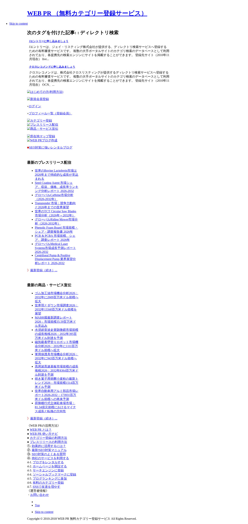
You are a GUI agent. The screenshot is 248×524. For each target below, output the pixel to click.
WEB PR (44, 433)
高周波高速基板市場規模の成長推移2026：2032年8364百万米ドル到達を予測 (56, 370)
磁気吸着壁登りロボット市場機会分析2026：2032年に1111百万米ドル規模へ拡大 (56, 346)
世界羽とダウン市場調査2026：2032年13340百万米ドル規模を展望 (56, 309)
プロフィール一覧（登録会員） (50, 113)
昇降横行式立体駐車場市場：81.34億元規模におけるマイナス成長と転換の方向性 (55, 407)
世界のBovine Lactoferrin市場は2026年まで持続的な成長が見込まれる (56, 174)
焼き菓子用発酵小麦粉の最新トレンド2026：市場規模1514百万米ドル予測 (56, 382)
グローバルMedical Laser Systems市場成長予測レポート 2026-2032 (55, 247)
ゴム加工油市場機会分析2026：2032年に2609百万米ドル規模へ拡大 (56, 297)
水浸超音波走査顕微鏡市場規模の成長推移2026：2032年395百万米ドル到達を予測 (56, 334)
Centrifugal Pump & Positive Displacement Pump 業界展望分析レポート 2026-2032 (55, 259)
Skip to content (18, 23)
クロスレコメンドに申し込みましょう (52, 66)
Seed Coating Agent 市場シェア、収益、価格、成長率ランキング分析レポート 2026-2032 (56, 187)
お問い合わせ (39, 494)
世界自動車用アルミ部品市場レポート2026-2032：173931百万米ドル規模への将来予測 (56, 395)
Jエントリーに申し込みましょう (48, 41)
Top (37, 505)
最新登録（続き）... (43, 270)
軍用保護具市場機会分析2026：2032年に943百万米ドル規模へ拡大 (56, 358)
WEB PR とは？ (41, 429)
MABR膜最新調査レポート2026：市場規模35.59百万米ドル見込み (55, 321)
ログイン (35, 106)
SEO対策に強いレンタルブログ (50, 147)
